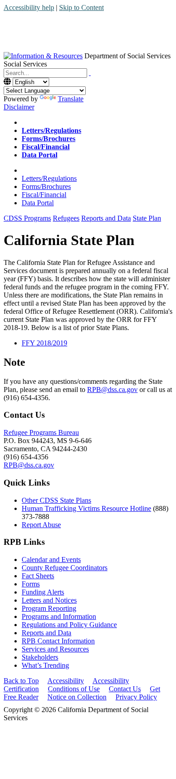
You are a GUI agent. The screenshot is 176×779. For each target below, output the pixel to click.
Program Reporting (49, 608)
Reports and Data (46, 633)
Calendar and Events (51, 559)
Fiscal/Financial (44, 194)
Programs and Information (59, 616)
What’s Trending (45, 665)
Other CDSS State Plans (56, 500)
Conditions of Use (74, 689)
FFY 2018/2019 (44, 343)
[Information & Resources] (43, 56)
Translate (70, 99)
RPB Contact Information (58, 641)
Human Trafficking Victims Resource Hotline (86, 508)
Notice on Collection (77, 697)
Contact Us (125, 689)
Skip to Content (81, 7)
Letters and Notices (49, 600)
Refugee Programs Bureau (41, 432)
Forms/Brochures (46, 186)
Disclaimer (19, 107)
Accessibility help (29, 7)
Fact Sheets (38, 576)
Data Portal (38, 203)
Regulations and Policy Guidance (69, 624)
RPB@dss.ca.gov (112, 389)
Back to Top (21, 681)
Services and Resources (55, 649)
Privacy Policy (136, 697)
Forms (31, 584)
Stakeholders (40, 657)
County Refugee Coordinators (64, 567)
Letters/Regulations (49, 178)
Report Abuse (41, 525)
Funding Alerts (43, 592)
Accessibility (65, 681)
